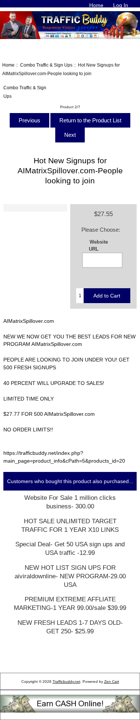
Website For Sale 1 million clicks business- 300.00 (70, 502)
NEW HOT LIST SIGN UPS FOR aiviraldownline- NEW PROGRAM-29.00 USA (70, 576)
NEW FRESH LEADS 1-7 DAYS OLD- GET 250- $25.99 (70, 627)
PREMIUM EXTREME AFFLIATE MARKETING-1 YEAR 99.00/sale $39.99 (70, 603)
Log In (120, 5)
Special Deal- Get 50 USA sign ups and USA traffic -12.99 (70, 548)
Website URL (98, 245)
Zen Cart (111, 681)
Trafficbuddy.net (66, 681)
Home (96, 5)
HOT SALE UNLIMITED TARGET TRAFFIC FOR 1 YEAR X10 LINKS (70, 525)
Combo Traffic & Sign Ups (46, 64)
